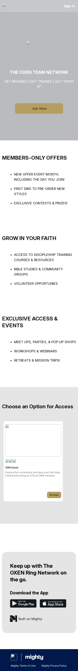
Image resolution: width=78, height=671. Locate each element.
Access (54, 494)
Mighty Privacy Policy (54, 665)
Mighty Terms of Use (23, 665)
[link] (33, 461)
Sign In (69, 6)
